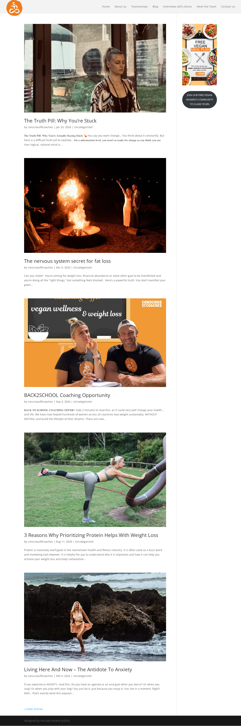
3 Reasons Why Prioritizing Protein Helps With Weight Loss (91, 535)
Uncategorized (83, 127)
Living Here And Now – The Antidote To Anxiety (78, 669)
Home (106, 6)
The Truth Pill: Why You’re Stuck (60, 120)
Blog (155, 6)
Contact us (228, 6)
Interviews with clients (177, 6)
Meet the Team (206, 6)
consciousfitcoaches (40, 127)
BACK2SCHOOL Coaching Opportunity (67, 395)
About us (120, 6)
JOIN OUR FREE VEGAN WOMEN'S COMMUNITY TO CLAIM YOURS (199, 99)
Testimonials (139, 6)
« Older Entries (33, 709)
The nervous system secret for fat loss (67, 261)
